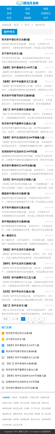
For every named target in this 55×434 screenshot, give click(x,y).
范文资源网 (46, 408)
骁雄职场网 (7, 419)
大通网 (26, 408)
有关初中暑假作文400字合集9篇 (22, 388)
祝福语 (27, 18)
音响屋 (14, 397)
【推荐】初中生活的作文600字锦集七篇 (26, 375)
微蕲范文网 (17, 414)
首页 (9, 8)
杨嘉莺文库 (7, 414)
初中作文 (40, 25)
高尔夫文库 (35, 419)
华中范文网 (24, 403)
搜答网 (37, 414)
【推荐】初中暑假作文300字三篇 (22, 345)
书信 (27, 13)
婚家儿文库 (23, 431)
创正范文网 (17, 425)
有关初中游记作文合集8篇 (19, 333)
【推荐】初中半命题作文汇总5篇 (22, 357)
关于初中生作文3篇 (15, 339)
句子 (45, 18)
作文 (9, 18)
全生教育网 (7, 425)
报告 (45, 8)
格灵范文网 (17, 408)
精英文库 (45, 403)
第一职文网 (46, 414)
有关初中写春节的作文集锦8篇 (21, 351)
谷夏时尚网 (44, 397)
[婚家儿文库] (27, 3)
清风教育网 (46, 419)
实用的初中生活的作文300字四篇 (22, 382)
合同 (9, 13)
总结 (27, 8)
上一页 (15, 319)
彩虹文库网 (28, 414)
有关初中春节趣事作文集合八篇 (22, 369)
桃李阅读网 (7, 408)
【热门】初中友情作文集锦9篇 (21, 363)
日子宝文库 (35, 408)
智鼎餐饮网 (24, 419)
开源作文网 (34, 397)
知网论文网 (35, 403)
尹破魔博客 (23, 397)
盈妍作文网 (7, 403)
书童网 (16, 403)
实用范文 (46, 13)
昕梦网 (16, 419)
